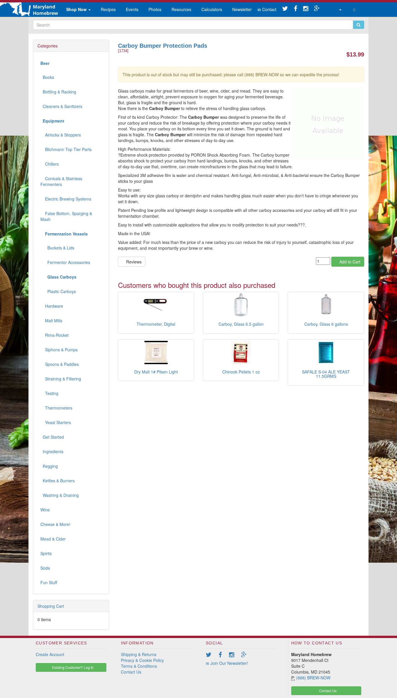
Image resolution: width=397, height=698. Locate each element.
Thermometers (56, 408)
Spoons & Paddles (59, 364)
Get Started (52, 437)
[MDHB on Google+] (317, 8)
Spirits (46, 553)
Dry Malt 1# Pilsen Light (156, 372)
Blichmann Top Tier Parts (66, 149)
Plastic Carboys (58, 291)
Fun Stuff (48, 582)
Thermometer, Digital (156, 324)
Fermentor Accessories (65, 262)
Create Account (50, 654)
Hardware (51, 306)
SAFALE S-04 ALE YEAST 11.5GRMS (326, 374)
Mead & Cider (53, 539)
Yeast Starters (55, 422)
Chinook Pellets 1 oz (241, 372)
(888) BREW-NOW (313, 678)
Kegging (49, 466)
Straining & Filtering (60, 379)
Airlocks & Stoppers (60, 135)
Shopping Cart (50, 606)
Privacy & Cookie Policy (142, 660)
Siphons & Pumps (59, 349)
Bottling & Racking (58, 92)
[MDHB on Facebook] (295, 8)
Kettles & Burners (57, 480)
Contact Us (131, 672)
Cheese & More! (55, 524)
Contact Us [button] (327, 690)
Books (47, 77)
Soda (45, 568)
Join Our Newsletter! (228, 663)
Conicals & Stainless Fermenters (61, 181)
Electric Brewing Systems (65, 199)
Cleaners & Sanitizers (61, 106)
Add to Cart (349, 262)
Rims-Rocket (54, 335)
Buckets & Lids (57, 248)
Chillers (49, 164)
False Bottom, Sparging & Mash (66, 216)
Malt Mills (51, 320)
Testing (49, 393)
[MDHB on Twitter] (285, 8)
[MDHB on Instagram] (305, 8)
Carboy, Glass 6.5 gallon (241, 324)
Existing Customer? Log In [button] (72, 667)
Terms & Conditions (139, 666)
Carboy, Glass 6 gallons (326, 324)
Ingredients (51, 451)
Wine (45, 510)
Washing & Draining (59, 495)
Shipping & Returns (138, 654)
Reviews (133, 262)
